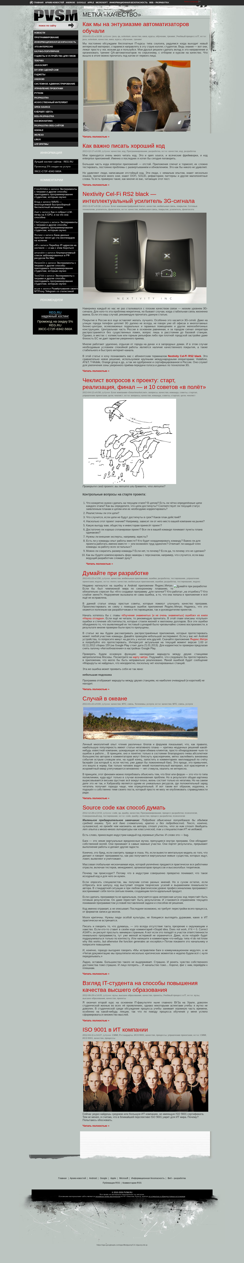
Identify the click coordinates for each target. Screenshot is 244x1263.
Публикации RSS (111, 1183)
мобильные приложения (135, 578)
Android (70, 2)
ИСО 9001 (139, 1035)
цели (110, 395)
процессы (161, 1035)
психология (191, 813)
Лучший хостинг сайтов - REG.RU (53, 161)
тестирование (178, 578)
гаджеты (39, 74)
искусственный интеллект (51, 102)
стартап (193, 392)
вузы (115, 995)
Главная (38, 2)
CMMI (115, 1035)
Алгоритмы (41, 144)
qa (119, 36)
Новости (39, 33)
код (124, 151)
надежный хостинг (55, 314)
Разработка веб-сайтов (49, 125)
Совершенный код (92, 816)
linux (37, 139)
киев (144, 36)
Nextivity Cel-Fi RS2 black (184, 356)
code (114, 813)
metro (113, 581)
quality (125, 813)
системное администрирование (54, 84)
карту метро (140, 657)
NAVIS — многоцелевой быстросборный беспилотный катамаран (52, 205)
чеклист (118, 395)
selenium (126, 36)
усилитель (101, 209)
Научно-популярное (46, 51)
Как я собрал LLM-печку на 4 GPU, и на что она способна (53, 215)
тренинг (171, 36)
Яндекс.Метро (199, 639)
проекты (157, 995)
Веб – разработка (159, 2)
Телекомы (140, 704)
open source (42, 107)
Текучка (39, 60)
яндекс (98, 581)
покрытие (182, 206)
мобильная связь (166, 206)
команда (174, 392)
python (38, 93)
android (39, 79)
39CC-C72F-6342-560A (47, 171)
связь (131, 704)
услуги (150, 704)
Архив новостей (54, 2)
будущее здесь (43, 111)
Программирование (46, 37)
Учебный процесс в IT (187, 36)
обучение (161, 36)
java (114, 36)
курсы (151, 36)
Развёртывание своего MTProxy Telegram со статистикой (56, 290)
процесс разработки (173, 813)
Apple (91, 2)
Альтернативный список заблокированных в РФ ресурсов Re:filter (54, 255)
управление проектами (48, 88)
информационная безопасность (55, 42)
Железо (39, 135)
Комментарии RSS (132, 1183)
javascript (41, 65)
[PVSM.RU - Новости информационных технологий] (55, 17)
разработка (41, 98)
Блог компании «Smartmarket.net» (129, 392)
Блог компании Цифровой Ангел (128, 206)
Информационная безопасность (128, 2)
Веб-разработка (44, 116)
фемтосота (114, 209)
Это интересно (43, 46)
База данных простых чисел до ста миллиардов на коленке (54, 238)
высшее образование (130, 995)
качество (136, 36)
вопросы (153, 392)
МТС (124, 704)
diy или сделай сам (46, 70)
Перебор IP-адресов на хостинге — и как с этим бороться (55, 246)
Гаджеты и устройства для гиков (55, 56)
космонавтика (43, 121)
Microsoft (102, 2)
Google (81, 2)
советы (184, 392)
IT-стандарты (126, 1035)
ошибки (153, 578)
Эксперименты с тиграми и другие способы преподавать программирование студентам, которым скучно (55, 193)
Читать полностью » (96, 136)
